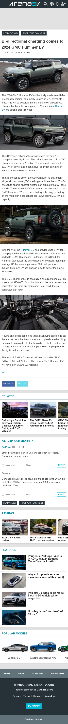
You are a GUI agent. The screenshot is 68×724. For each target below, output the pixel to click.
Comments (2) (10, 33)
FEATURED (9, 550)
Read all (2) (9, 503)
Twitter (22, 384)
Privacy (17, 696)
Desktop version (34, 719)
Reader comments (16, 440)
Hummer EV (27, 249)
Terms (26, 696)
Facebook (8, 384)
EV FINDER (34, 706)
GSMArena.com (45, 690)
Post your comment (34, 33)
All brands (57, 673)
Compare (37, 673)
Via (3, 372)
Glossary (38, 696)
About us (50, 696)
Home (7, 673)
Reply (61, 465)
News (21, 673)
